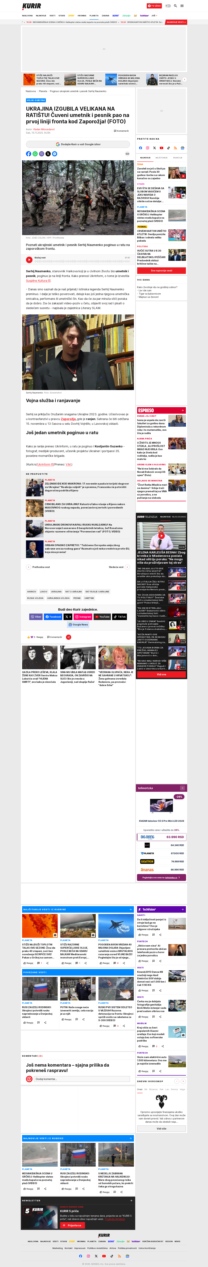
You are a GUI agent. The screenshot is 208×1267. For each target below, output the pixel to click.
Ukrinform (43, 464)
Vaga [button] (182, 1089)
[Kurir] (31, 6)
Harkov (31, 591)
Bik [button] (145, 1089)
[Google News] (182, 148)
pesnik (77, 598)
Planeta (43, 91)
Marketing (57, 1248)
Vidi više (161, 1128)
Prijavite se (74, 1225)
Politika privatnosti (127, 1248)
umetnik (89, 598)
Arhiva (113, 1248)
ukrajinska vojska (58, 598)
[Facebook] (140, 148)
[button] (121, 131)
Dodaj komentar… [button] (46, 1079)
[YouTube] (161, 148)
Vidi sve (161, 674)
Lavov (43, 591)
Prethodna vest (41, 567)
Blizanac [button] (153, 1089)
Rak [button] (161, 1089)
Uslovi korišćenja (147, 1248)
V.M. (68, 464)
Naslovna (31, 91)
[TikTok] (168, 148)
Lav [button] (167, 1089)
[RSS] (175, 148)
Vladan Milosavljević (44, 129)
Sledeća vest (116, 567)
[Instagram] (147, 148)
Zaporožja (68, 419)
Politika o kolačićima (97, 1248)
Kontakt (68, 1248)
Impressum (79, 1248)
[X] (154, 148)
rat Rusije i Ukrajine (97, 591)
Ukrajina (56, 591)
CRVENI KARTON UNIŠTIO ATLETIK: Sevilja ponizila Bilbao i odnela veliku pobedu (117, 22)
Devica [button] (174, 1089)
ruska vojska (35, 598)
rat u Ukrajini (73, 591)
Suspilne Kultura (36, 280)
